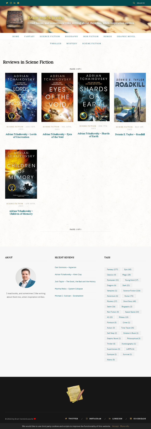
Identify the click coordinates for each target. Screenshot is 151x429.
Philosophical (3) (133, 338)
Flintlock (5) (111, 322)
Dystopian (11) (113, 280)
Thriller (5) (111, 343)
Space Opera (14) (132, 312)
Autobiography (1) (129, 343)
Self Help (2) (112, 333)
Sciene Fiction (91, 43)
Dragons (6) (111, 285)
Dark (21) (126, 285)
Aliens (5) (111, 359)
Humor (108, 36)
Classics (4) (111, 274)
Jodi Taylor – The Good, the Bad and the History (75, 281)
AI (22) (110, 317)
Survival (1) (127, 354)
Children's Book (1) (130, 333)
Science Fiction (50, 36)
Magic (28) (126, 274)
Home (15, 36)
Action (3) (111, 328)
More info (124, 426)
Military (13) (123, 317)
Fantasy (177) (112, 269)
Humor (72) (128, 296)
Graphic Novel (126, 36)
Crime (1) (126, 322)
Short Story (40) (129, 301)
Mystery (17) (112, 301)
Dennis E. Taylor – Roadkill (130, 134)
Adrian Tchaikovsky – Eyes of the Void (57, 135)
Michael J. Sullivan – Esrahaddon (69, 295)
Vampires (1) (112, 290)
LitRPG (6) (130, 349)
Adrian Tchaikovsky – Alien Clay (68, 274)
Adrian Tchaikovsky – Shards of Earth (94, 135)
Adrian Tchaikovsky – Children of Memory (21, 212)
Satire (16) (111, 306)
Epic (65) (127, 269)
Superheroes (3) (113, 349)
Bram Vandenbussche (24, 418)
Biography (71, 36)
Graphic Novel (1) (114, 338)
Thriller (55, 43)
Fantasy (29, 36)
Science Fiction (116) (131, 290)
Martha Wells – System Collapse (69, 288)
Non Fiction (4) (113, 312)
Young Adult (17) (131, 280)
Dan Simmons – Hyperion (65, 267)
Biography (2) (127, 306)
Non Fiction (91, 36)
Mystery (72, 43)
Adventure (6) (112, 296)
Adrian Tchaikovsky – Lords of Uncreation (21, 135)
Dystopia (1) (112, 354)
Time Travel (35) (127, 328)
